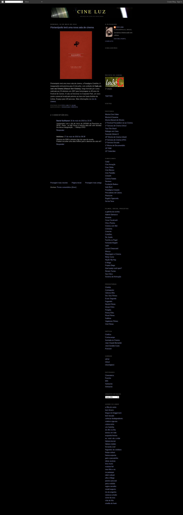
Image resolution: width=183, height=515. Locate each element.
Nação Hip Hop (110, 260)
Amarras (108, 217)
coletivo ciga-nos (111, 421)
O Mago (108, 263)
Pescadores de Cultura (113, 193)
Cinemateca (109, 375)
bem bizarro (109, 410)
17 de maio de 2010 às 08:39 (74, 137)
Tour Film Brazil (111, 128)
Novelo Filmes (110, 304)
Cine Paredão (110, 173)
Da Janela (108, 237)
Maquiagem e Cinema (113, 254)
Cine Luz (91, 11)
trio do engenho (110, 492)
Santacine (108, 384)
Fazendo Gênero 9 (112, 134)
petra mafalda (110, 484)
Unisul (107, 362)
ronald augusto (110, 489)
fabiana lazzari (110, 441)
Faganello (108, 301)
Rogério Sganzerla (111, 198)
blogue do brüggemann (113, 413)
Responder (60, 130)
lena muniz (109, 464)
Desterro (108, 181)
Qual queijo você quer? (113, 268)
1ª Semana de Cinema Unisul (115, 126)
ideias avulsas (110, 461)
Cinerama (108, 229)
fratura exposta (110, 455)
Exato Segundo (110, 299)
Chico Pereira (110, 223)
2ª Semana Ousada (112, 143)
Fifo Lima (120, 27)
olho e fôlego (109, 478)
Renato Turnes (110, 271)
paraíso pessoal (111, 481)
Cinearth (108, 176)
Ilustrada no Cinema (112, 340)
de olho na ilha (110, 430)
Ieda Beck (109, 187)
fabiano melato (110, 444)
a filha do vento (110, 407)
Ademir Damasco (111, 214)
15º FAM (108, 148)
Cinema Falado (110, 179)
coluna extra (109, 424)
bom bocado (109, 416)
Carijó (107, 162)
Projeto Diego (110, 265)
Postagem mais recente (59, 183)
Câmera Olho (110, 293)
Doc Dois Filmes (111, 296)
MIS (106, 381)
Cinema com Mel (111, 226)
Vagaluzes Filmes (111, 321)
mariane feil (109, 467)
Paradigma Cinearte (112, 190)
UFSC (107, 359)
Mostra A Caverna (111, 117)
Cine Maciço (109, 170)
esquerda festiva (111, 435)
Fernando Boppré (111, 243)
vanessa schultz (111, 495)
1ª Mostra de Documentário (115, 145)
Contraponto (109, 290)
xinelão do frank (111, 503)
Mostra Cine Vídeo (112, 114)
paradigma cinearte (70, 107)
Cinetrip (108, 287)
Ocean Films (109, 307)
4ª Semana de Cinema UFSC (115, 140)
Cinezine (108, 231)
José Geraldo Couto (112, 346)
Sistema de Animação (113, 277)
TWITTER (108, 96)
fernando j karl (110, 447)
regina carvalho (110, 486)
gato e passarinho (111, 458)
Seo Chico (109, 274)
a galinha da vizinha (112, 212)
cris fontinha (109, 427)
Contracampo (110, 337)
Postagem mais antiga (93, 183)
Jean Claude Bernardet (113, 343)
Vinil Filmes (109, 324)
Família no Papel (111, 240)
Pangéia (108, 310)
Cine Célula (109, 167)
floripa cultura (110, 452)
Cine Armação (110, 164)
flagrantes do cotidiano (113, 450)
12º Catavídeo (110, 151)
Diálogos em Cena (111, 131)
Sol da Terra (109, 201)
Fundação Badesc (111, 184)
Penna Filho (109, 313)
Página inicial (76, 183)
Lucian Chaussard (111, 248)
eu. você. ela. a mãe (112, 438)
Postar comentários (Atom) (66, 187)
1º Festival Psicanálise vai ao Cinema (119, 123)
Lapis (107, 246)
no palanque (109, 472)
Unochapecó (109, 365)
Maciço (107, 251)
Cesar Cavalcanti (111, 220)
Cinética (108, 334)
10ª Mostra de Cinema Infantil (116, 137)
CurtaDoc (108, 234)
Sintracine (108, 387)
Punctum (108, 349)
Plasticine (108, 195)
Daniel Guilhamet (63, 121)
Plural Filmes (110, 315)
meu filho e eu (110, 469)
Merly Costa (109, 257)
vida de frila (109, 500)
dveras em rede (110, 433)
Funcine (108, 378)
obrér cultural (110, 475)
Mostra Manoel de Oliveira (114, 120)
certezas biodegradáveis (114, 418)
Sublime (108, 318)
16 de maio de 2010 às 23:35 (80, 121)
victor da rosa (110, 498)
